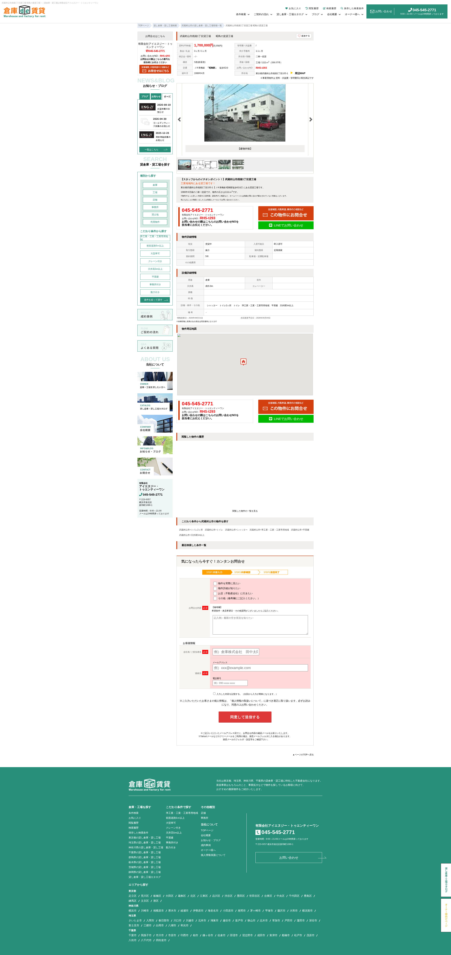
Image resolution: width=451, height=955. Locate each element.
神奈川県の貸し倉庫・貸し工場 (146, 847)
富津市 (273, 935)
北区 (193, 895)
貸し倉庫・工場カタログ (290, 14)
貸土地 (155, 214)
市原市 (172, 935)
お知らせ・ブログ (211, 840)
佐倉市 (222, 935)
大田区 (170, 895)
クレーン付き (155, 261)
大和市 (294, 910)
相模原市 (158, 910)
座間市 (242, 910)
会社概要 (332, 14)
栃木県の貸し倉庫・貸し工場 (145, 862)
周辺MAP (300, 73)
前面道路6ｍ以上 (155, 245)
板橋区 (157, 895)
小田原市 (228, 910)
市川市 (160, 935)
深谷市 (313, 920)
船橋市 (286, 935)
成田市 (261, 935)
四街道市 (161, 940)
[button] (243, 362)
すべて (167, 96)
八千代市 (146, 940)
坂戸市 (239, 920)
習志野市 (247, 935)
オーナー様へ (352, 14)
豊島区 (308, 895)
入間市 (150, 920)
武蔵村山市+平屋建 (300, 530)
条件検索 (241, 14)
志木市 (264, 920)
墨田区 (241, 895)
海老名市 (213, 910)
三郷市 (148, 925)
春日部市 (164, 920)
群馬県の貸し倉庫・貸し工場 (145, 857)
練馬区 (133, 900)
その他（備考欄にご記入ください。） (238, 598)
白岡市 (160, 925)
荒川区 (145, 895)
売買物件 (155, 222)
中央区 (281, 895)
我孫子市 (146, 935)
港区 (156, 900)
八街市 (133, 940)
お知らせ (156, 96)
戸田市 (288, 920)
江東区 (204, 895)
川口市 (177, 920)
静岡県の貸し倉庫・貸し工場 (145, 872)
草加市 (276, 920)
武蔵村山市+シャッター (236, 530)
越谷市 (227, 920)
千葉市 (133, 935)
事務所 (155, 207)
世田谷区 (254, 895)
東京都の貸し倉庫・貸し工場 (145, 837)
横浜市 (133, 910)
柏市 (195, 935)
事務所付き (155, 284)
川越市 (190, 920)
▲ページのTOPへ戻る (303, 754)
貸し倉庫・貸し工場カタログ (145, 877)
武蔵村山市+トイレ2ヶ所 (191, 530)
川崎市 (145, 910)
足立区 (133, 895)
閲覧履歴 (314, 8)
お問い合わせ (383, 11)
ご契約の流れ (261, 14)
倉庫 (155, 185)
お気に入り (295, 8)
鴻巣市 (214, 920)
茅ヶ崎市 (255, 910)
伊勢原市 (198, 910)
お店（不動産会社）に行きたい (235, 593)
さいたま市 (135, 920)
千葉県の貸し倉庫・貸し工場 (145, 852)
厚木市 (172, 910)
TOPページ (207, 830)
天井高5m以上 (155, 269)
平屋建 (155, 276)
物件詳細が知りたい (228, 588)
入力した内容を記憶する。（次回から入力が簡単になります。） (247, 694)
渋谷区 (229, 895)
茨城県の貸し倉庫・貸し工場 (145, 867)
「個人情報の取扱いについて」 (246, 700)
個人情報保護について (213, 855)
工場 (155, 192)
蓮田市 (301, 920)
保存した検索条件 (354, 8)
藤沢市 (281, 910)
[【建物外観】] (245, 141)
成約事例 (206, 845)
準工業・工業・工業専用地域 (154, 238)
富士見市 (134, 925)
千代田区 (294, 895)
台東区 (268, 895)
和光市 (185, 925)
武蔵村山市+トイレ (214, 530)
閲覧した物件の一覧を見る (245, 511)
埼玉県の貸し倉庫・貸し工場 (145, 842)
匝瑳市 (234, 935)
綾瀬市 (185, 910)
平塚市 (269, 910)
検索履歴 (331, 8)
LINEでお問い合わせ (288, 225)
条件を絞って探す (153, 299)
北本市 (202, 920)
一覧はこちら (151, 149)
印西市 (185, 935)
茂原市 (310, 935)
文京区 (145, 900)
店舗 (155, 199)
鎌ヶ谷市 (208, 935)
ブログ (315, 14)
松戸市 (298, 935)
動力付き (155, 292)
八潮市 (172, 925)
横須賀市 (307, 910)
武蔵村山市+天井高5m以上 (192, 535)
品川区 (216, 895)
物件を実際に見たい (228, 583)
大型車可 (155, 253)
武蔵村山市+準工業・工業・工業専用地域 (269, 530)
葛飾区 (182, 895)
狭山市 (251, 920)
